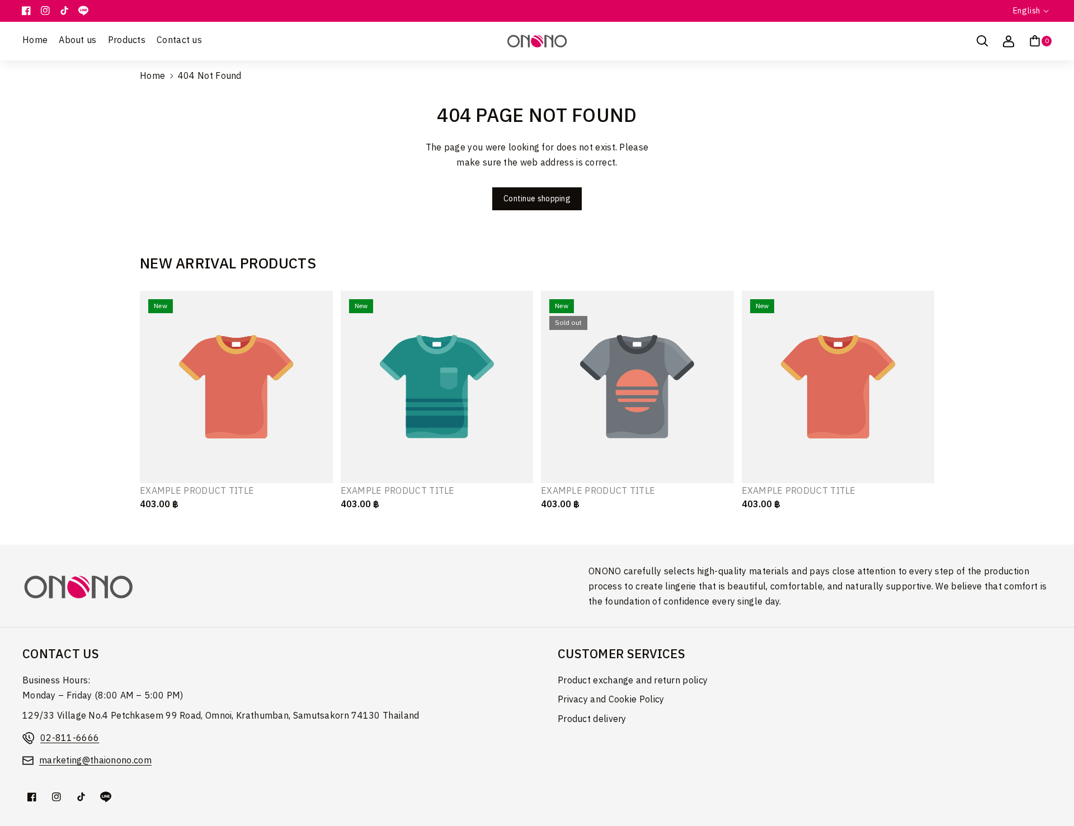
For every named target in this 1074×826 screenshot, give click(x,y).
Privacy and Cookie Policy (611, 699)
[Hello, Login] (1008, 41)
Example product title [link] (197, 492)
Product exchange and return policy (633, 680)
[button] (982, 41)
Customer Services (621, 654)
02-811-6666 (69, 738)
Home (152, 76)
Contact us (60, 654)
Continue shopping (537, 198)
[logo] (78, 587)
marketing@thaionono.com (95, 760)
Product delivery (592, 719)
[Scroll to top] (1050, 791)
